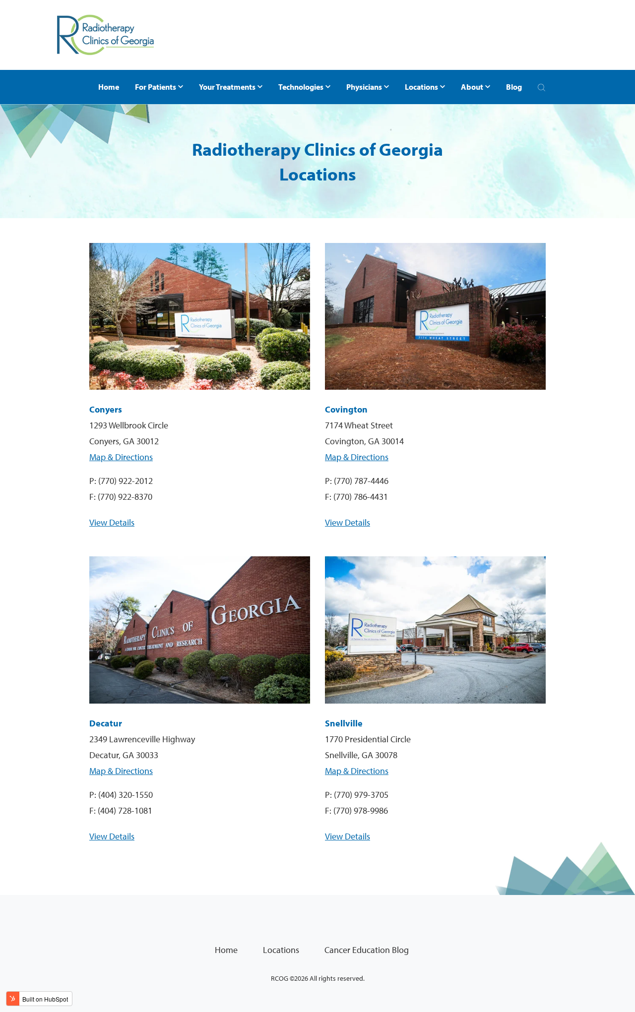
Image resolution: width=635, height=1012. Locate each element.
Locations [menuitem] (281, 949)
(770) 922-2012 (125, 480)
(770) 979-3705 (361, 794)
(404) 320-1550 (125, 794)
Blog (514, 87)
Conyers (105, 409)
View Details (111, 522)
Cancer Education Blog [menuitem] (366, 949)
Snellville (344, 723)
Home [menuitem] (226, 949)
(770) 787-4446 (361, 480)
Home (108, 87)
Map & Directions (121, 457)
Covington (346, 409)
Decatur (105, 723)
